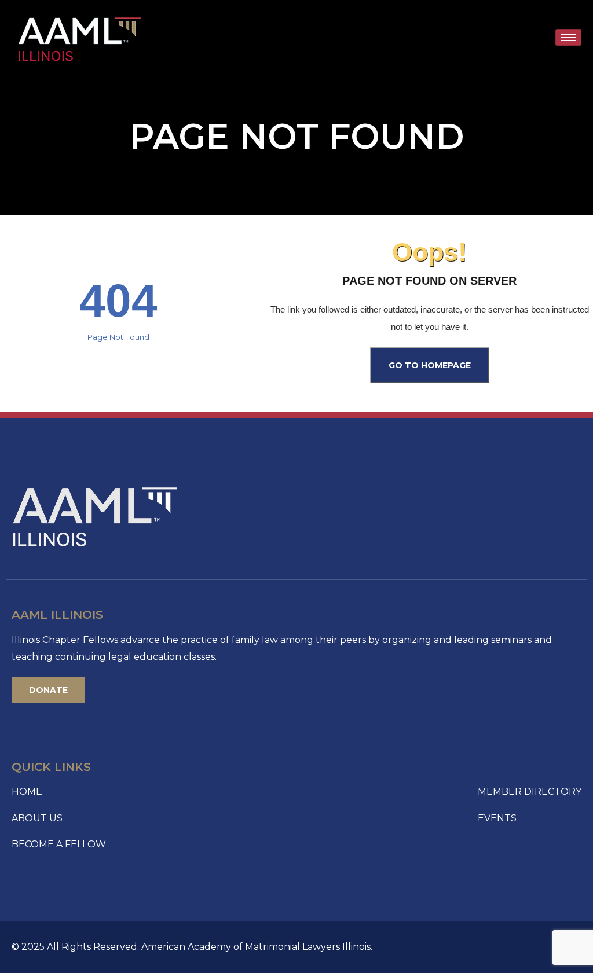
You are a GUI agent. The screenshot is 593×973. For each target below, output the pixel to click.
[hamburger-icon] (568, 37)
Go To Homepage (430, 365)
